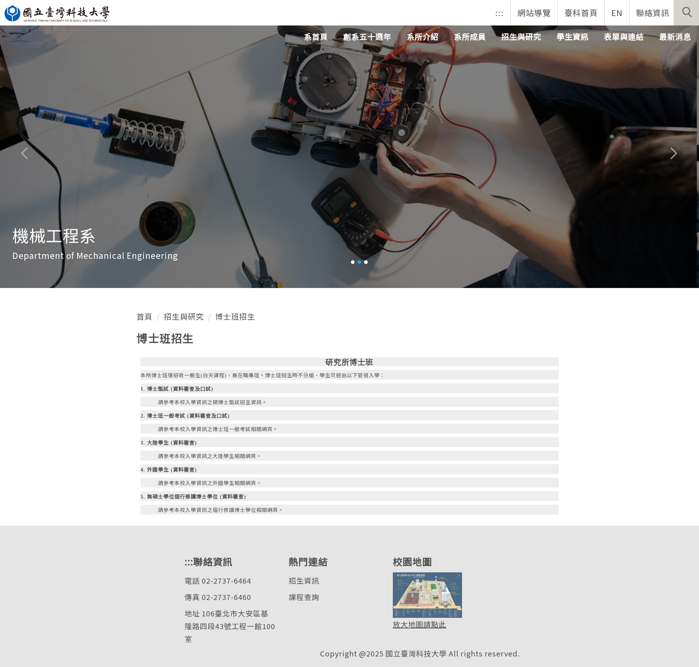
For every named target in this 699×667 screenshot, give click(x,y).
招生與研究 (184, 316)
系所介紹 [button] (423, 36)
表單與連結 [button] (624, 36)
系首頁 (316, 36)
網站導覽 (534, 12)
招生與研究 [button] (521, 36)
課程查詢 (304, 597)
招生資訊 (304, 580)
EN (617, 12)
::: (499, 12)
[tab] (353, 262)
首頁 (145, 316)
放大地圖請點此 (419, 624)
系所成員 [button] (470, 36)
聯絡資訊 (653, 12)
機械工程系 (54, 235)
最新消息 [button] (675, 36)
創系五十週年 (367, 36)
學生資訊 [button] (573, 36)
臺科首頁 (581, 12)
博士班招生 (235, 316)
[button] (686, 12)
